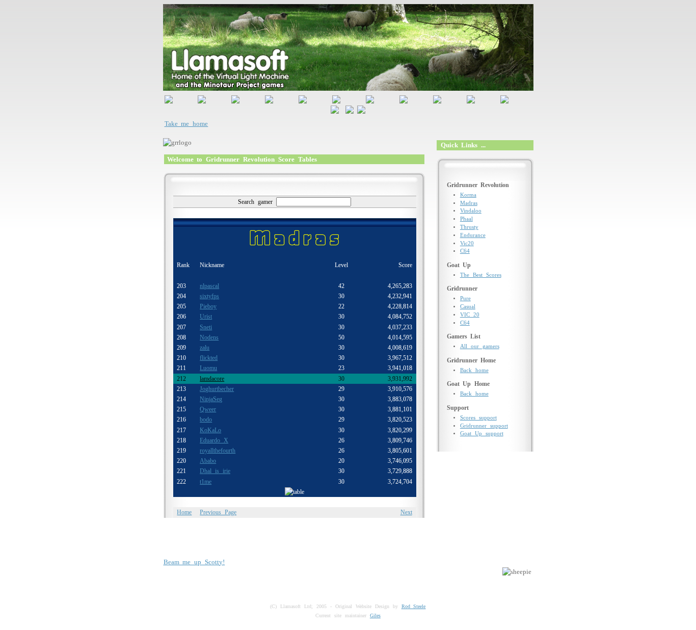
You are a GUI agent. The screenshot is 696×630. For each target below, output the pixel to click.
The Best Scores (480, 275)
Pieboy (208, 306)
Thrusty (469, 227)
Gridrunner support (484, 426)
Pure (465, 298)
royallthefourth (217, 450)
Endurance (473, 235)
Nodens (209, 337)
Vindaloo (470, 211)
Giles (375, 615)
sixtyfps (209, 296)
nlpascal (209, 286)
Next (406, 512)
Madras (468, 203)
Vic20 (467, 243)
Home (184, 512)
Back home (474, 370)
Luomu (208, 368)
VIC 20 (469, 315)
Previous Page (218, 512)
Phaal (466, 219)
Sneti (206, 327)
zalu (204, 347)
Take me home (186, 123)
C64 (465, 251)
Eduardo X (214, 440)
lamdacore (212, 378)
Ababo (208, 460)
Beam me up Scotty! (194, 562)
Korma (468, 195)
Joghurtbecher (217, 388)
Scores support (478, 418)
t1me (205, 481)
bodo (206, 419)
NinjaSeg (211, 399)
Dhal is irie (215, 471)
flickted (209, 357)
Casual (467, 306)
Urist (206, 316)
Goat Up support (481, 433)
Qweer (208, 409)
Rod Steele (413, 606)
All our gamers (479, 346)
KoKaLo (210, 430)
